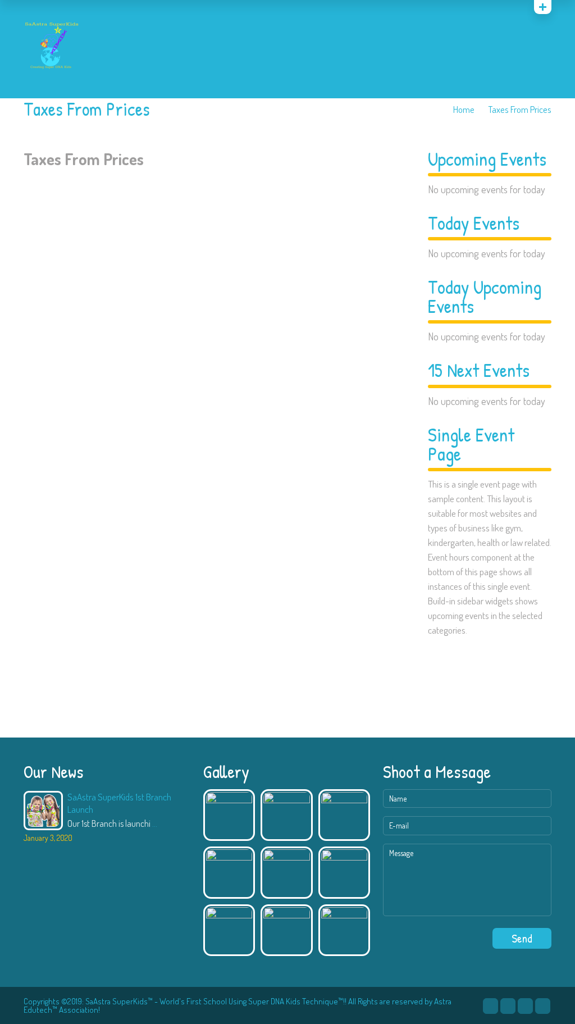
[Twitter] (490, 1006)
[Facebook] (507, 1006)
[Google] (518, 9)
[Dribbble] (525, 1006)
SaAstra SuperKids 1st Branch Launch (119, 803)
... (154, 823)
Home (463, 109)
